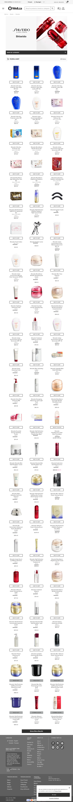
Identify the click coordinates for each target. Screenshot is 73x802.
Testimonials (40, 749)
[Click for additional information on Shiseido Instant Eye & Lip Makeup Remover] (16, 552)
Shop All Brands (24, 789)
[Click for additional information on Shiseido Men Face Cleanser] (57, 267)
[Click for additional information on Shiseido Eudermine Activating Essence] (57, 455)
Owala (9, 784)
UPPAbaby (23, 784)
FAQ (28, 753)
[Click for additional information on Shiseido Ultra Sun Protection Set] (16, 139)
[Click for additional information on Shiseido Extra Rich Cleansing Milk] (16, 392)
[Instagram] (57, 743)
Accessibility (30, 762)
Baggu (9, 782)
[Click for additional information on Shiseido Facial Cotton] (16, 235)
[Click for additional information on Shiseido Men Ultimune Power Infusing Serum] (57, 487)
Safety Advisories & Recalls (30, 749)
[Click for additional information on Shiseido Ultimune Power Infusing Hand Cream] (36, 710)
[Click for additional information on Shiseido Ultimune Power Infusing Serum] (36, 519)
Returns (29, 757)
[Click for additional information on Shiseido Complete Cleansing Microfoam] (36, 646)
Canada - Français (14, 743)
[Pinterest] (62, 743)
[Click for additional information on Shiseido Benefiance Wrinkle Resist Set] (36, 139)
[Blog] (53, 747)
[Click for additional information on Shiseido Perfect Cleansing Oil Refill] (57, 615)
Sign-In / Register (59, 2)
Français (30, 2)
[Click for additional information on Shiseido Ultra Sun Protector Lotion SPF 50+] (57, 78)
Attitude (9, 787)
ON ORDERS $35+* (12, 2)
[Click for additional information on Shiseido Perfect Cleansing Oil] (16, 646)
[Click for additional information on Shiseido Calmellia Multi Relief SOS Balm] (57, 361)
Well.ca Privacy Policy (39, 754)
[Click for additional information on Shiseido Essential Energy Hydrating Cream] (16, 424)
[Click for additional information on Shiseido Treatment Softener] (36, 583)
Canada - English (13, 741)
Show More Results (36, 731)
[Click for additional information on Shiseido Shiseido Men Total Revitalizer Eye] (36, 455)
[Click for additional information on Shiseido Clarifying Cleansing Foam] (16, 299)
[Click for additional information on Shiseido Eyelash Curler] (36, 235)
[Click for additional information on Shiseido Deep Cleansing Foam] (16, 361)
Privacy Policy (57, 791)
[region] (54, 793)
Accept (54, 795)
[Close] (69, 788)
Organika (9, 789)
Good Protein (24, 780)
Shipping (29, 755)
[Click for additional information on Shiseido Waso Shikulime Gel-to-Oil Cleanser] (16, 487)
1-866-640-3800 (9, 800)
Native (9, 780)
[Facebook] (53, 743)
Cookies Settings (54, 798)
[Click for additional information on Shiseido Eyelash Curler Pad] (57, 203)
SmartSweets (24, 787)
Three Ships (23, 782)
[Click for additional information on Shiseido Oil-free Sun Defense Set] (57, 109)
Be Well (40, 766)
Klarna (29, 760)
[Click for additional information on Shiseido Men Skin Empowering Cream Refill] (36, 678)
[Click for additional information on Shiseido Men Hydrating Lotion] (36, 361)
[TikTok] (62, 747)
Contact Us (30, 742)
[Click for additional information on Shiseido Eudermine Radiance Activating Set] (57, 171)
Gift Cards (30, 744)
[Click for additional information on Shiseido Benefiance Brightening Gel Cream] (57, 552)
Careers (29, 764)
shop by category (13, 52)
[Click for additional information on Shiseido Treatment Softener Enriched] (36, 330)
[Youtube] (57, 747)
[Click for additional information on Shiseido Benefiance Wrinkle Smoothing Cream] (57, 583)
